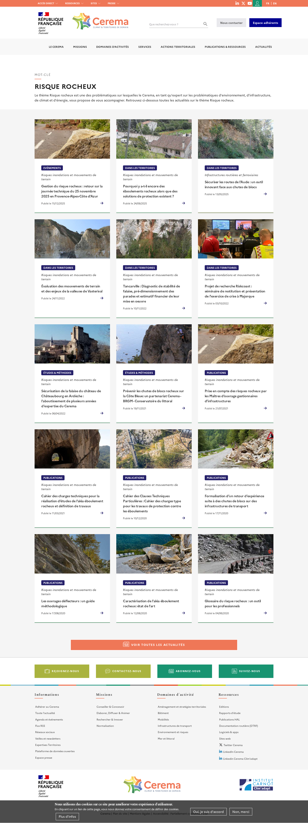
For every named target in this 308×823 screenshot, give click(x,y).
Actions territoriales (178, 46)
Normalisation (105, 725)
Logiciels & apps (228, 732)
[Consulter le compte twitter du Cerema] (243, 3)
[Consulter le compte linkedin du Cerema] (237, 3)
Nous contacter (231, 23)
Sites (94, 3)
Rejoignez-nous (65, 671)
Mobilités (163, 719)
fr (267, 3)
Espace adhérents (265, 23)
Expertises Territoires (48, 744)
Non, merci (240, 811)
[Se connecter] (257, 3)
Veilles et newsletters (47, 738)
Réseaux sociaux (45, 732)
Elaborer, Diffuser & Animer (113, 713)
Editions (224, 706)
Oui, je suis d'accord (208, 811)
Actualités (263, 46)
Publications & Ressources (225, 46)
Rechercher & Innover (110, 719)
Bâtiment (163, 713)
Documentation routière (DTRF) (238, 725)
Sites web (225, 738)
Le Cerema (56, 46)
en (275, 3)
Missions (80, 46)
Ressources (72, 3)
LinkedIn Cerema (233, 751)
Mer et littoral (166, 738)
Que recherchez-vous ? (163, 24)
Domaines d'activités (112, 46)
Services (144, 46)
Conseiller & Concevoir (110, 706)
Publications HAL (229, 719)
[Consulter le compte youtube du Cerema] (249, 3)
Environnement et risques (173, 732)
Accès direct (46, 3)
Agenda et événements (49, 719)
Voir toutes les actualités (158, 645)
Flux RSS (40, 725)
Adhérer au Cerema (47, 706)
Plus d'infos (67, 816)
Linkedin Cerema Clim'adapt (240, 758)
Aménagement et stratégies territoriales (182, 706)
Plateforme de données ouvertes (55, 751)
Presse (111, 3)
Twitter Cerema (233, 745)
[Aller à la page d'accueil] (97, 18)
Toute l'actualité (45, 713)
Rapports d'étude (230, 713)
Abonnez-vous (188, 671)
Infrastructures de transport (175, 725)
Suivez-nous (249, 671)
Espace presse (43, 757)
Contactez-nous (126, 671)
